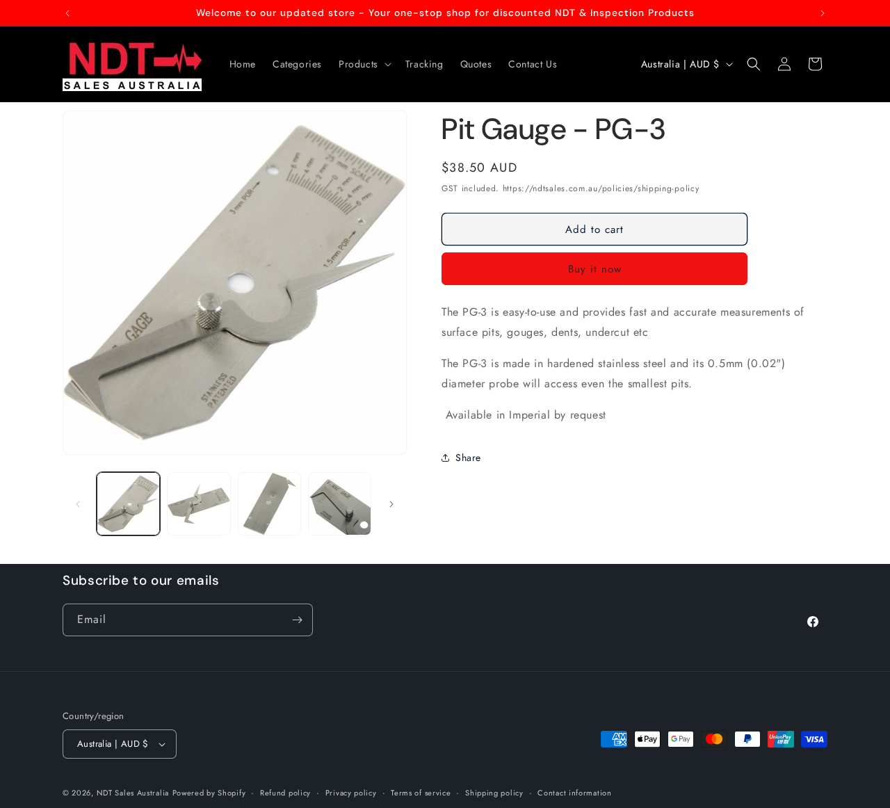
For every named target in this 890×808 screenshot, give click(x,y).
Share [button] (468, 457)
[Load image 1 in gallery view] (128, 503)
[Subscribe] (297, 620)
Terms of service (421, 792)
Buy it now (595, 269)
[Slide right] (391, 504)
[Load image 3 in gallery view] (269, 503)
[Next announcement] (822, 13)
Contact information (574, 792)
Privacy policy (351, 792)
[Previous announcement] (67, 13)
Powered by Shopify (209, 792)
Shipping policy (494, 792)
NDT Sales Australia (133, 792)
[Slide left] (78, 504)
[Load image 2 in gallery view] (198, 503)
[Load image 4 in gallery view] (339, 503)
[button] (363, 64)
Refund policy (285, 792)
